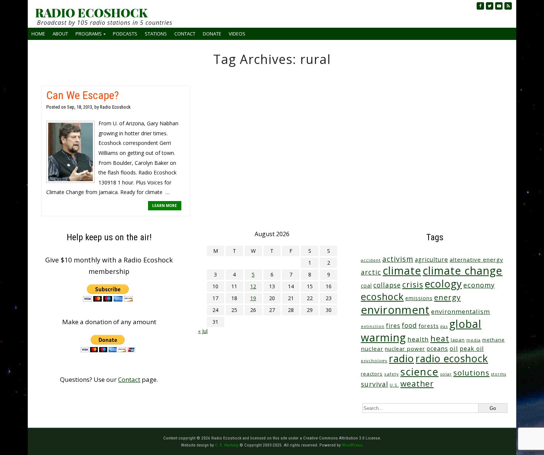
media (473, 340)
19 (253, 298)
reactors (372, 373)
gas (444, 326)
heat (439, 338)
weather (417, 383)
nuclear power (405, 348)
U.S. (394, 385)
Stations (156, 33)
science (419, 371)
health (418, 339)
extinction (373, 326)
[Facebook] (480, 6)
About (60, 33)
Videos (237, 33)
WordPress (352, 445)
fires (393, 326)
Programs (88, 33)
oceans (437, 348)
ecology (443, 284)
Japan (458, 340)
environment (395, 309)
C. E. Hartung (226, 445)
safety (391, 374)
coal (366, 285)
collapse (387, 285)
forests (429, 325)
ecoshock (382, 296)
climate (402, 271)
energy (447, 297)
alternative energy (476, 259)
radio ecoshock (452, 358)
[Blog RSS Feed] (508, 6)
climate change (463, 270)
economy (479, 285)
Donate (212, 33)
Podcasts (125, 33)
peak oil (472, 348)
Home (38, 33)
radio (401, 358)
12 (253, 286)
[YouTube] (499, 6)
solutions (471, 372)
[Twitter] (489, 6)
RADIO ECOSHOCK (91, 12)
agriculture (431, 260)
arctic (371, 272)
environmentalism (460, 311)
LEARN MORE (164, 205)
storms (498, 374)
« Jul (203, 331)
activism (397, 259)
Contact (184, 33)
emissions (419, 298)
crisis (412, 284)
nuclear (372, 348)
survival (374, 384)
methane (493, 340)
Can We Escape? (82, 95)
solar (446, 374)
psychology (374, 360)
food (409, 325)
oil (454, 348)
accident (371, 260)
